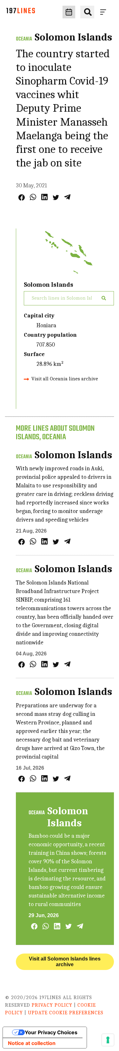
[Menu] (104, 12)
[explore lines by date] (69, 12)
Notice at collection (32, 1043)
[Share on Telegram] (67, 197)
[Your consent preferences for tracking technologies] (108, 1040)
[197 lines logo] (20, 12)
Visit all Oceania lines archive (64, 379)
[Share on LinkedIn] (44, 197)
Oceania (24, 39)
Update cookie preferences (65, 1013)
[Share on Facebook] (21, 197)
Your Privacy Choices (51, 1032)
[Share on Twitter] (56, 197)
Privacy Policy (52, 1005)
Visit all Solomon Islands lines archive (65, 961)
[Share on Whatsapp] (33, 197)
